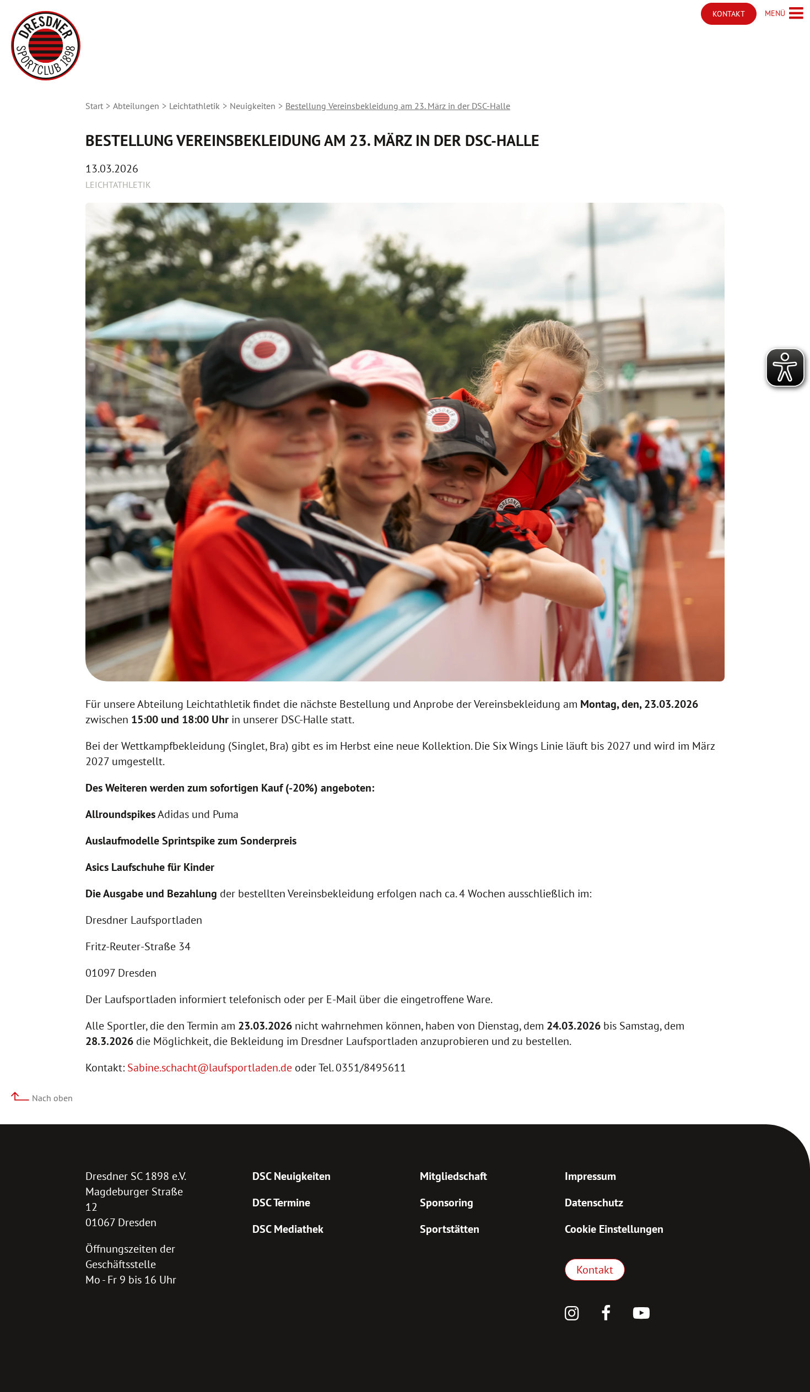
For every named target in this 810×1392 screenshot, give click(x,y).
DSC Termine (281, 1202)
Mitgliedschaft (453, 1176)
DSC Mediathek (287, 1229)
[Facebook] (606, 1314)
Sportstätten (449, 1229)
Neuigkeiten (253, 105)
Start (94, 105)
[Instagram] (572, 1314)
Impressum (590, 1176)
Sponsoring (446, 1202)
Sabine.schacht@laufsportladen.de (209, 1067)
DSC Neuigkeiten (291, 1176)
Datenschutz (594, 1202)
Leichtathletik (194, 105)
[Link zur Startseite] (45, 45)
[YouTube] (641, 1314)
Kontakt (594, 1270)
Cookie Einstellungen (614, 1229)
